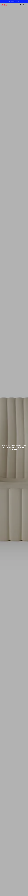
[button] (26, 4)
